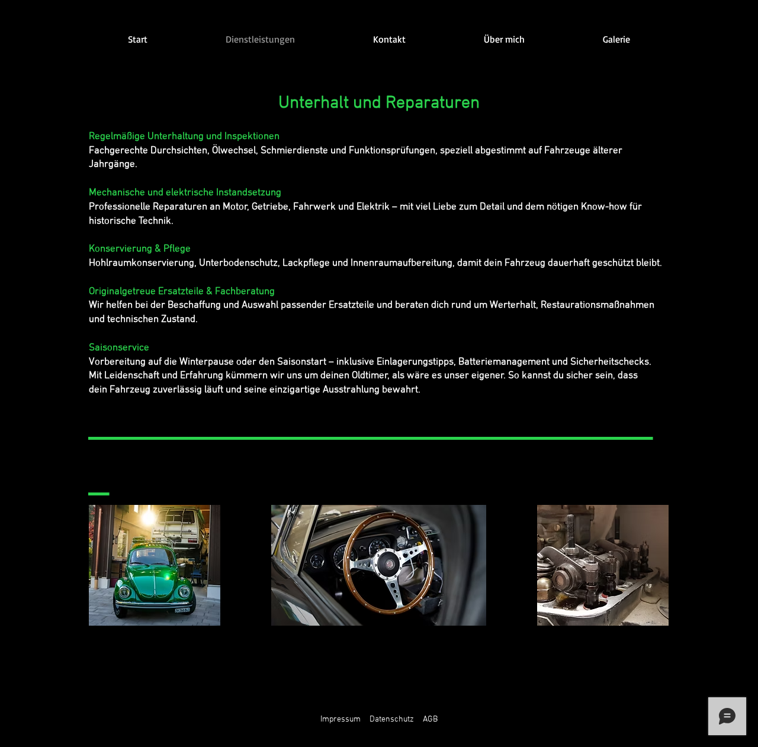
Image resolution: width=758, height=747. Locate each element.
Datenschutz (392, 719)
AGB (430, 719)
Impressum (340, 719)
